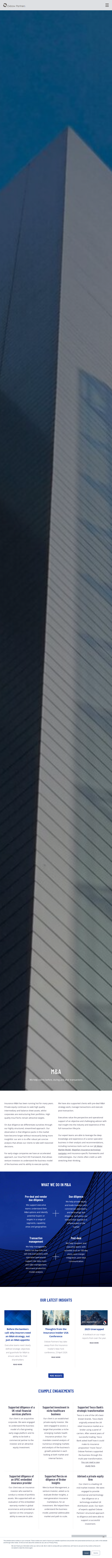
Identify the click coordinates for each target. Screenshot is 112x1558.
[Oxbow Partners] (14, 5)
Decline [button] (96, 1553)
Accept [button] (86, 1553)
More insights (56, 1375)
